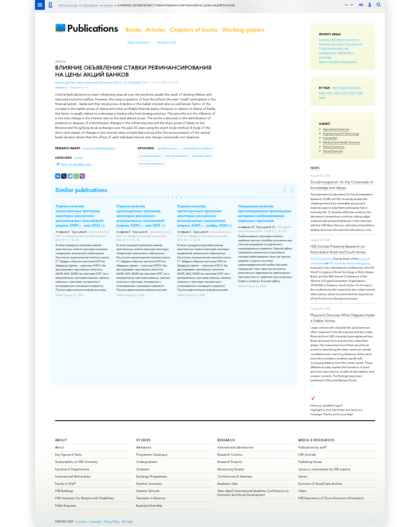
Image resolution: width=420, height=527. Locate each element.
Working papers (243, 29)
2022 (329, 93)
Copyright (95, 521)
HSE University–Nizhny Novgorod (349, 263)
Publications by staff (312, 447)
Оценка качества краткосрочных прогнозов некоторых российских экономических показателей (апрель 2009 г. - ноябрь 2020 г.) (204, 216)
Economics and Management (99, 148)
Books (133, 29)
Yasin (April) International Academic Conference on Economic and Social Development (253, 493)
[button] (163, 197)
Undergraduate (146, 462)
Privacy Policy (112, 521)
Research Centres (229, 454)
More (322, 98)
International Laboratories (235, 447)
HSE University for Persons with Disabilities (84, 498)
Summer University (149, 483)
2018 (359, 93)
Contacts (81, 521)
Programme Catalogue (151, 454)
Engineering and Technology (341, 133)
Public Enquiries (65, 505)
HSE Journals (307, 454)
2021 (337, 93)
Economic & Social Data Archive (320, 483)
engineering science (332, 44)
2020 (344, 93)
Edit (373, 520)
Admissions (143, 447)
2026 (343, 88)
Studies (143, 440)
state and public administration (338, 62)
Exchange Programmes (151, 476)
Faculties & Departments (72, 469)
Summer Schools (147, 491)
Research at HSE (166, 42)
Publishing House (310, 462)
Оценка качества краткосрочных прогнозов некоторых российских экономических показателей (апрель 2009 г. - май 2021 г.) (140, 216)
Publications (92, 28)
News (315, 168)
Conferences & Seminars (234, 476)
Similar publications (81, 190)
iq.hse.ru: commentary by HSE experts (324, 469)
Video (302, 491)
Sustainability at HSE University (76, 462)
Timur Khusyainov (321, 259)
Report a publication (139, 42)
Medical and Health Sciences (341, 142)
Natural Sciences (333, 147)
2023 (322, 93)
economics (352, 40)
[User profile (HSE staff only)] (369, 5)
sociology (325, 57)
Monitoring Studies (230, 469)
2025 (350, 88)
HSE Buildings (64, 491)
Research (226, 440)
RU (346, 4)
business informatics (331, 40)
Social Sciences (333, 151)
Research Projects (229, 462)
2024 (357, 88)
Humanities (330, 138)
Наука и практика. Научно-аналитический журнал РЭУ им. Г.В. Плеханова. (98, 82)
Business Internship (149, 505)
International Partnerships (72, 476)
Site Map (127, 521)
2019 (352, 93)
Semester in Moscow (150, 498)
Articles (155, 29)
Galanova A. (61, 87)
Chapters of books (193, 29)
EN (351, 4)
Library (302, 476)
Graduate (142, 469)
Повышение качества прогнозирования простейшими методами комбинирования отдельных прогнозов (264, 213)
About (61, 440)
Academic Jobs (227, 483)
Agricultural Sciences (336, 129)
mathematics (345, 53)
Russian (78, 157)
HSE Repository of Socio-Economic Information (331, 498)
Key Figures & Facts (68, 454)
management (327, 53)
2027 (335, 88)
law (347, 48)
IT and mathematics (331, 48)
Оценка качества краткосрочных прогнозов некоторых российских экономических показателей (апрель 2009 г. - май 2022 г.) (80, 216)
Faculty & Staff (65, 483)
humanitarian (354, 44)
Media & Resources (316, 440)
